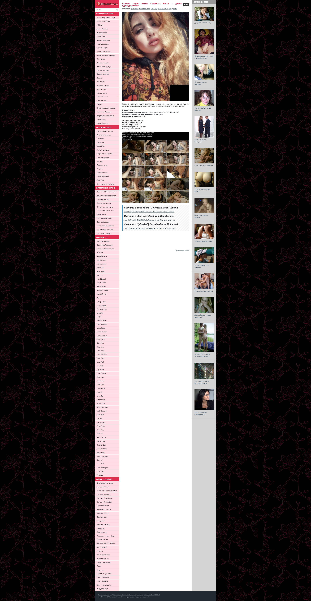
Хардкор (100, 169)
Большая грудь (102, 48)
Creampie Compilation (104, 498)
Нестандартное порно (105, 131)
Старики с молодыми (104, 154)
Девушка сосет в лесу (202, 23)
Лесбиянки (100, 82)
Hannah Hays (101, 320)
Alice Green (101, 271)
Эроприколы (101, 214)
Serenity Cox (101, 445)
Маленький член (103, 487)
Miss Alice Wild (102, 407)
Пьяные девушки (103, 150)
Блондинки (101, 521)
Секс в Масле (102, 532)
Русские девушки (103, 555)
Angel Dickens (102, 256)
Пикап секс (101, 142)
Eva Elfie (100, 313)
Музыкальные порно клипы (107, 491)
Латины (99, 78)
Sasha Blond (101, 437)
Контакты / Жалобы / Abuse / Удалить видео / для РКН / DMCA (136, 595)
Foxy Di (99, 317)
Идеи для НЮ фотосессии (106, 192)
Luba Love (100, 385)
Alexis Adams (101, 264)
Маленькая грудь (103, 85)
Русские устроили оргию (203, 291)
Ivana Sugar (101, 328)
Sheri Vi (99, 460)
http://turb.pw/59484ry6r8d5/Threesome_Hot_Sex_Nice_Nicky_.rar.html (149, 212)
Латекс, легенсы (103, 74)
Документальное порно (105, 116)
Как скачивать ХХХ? (104, 218)
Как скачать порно (105, 595)
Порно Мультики (103, 176)
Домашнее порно (103, 63)
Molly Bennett (101, 411)
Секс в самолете (103, 577)
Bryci (98, 298)
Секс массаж (101, 101)
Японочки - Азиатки (104, 112)
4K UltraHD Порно (103, 21)
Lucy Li (99, 392)
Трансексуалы (102, 165)
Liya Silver (100, 381)
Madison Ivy (101, 400)
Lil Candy (100, 366)
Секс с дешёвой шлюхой (203, 166)
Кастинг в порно (102, 70)
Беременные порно (104, 509)
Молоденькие (102, 93)
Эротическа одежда (104, 67)
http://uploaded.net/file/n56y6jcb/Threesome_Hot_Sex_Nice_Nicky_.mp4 (149, 228)
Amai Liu (100, 275)
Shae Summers (102, 456)
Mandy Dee (101, 403)
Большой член (102, 517)
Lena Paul (100, 362)
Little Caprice (101, 373)
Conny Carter (101, 302)
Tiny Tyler (100, 471)
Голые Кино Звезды (104, 51)
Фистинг (100, 161)
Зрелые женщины (103, 40)
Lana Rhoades (102, 354)
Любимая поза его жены (203, 241)
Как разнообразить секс (105, 211)
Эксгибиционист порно (105, 483)
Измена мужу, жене (104, 135)
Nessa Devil (101, 422)
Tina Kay (100, 475)
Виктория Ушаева (103, 241)
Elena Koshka (102, 309)
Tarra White (101, 464)
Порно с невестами (104, 562)
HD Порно (100, 25)
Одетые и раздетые (104, 203)
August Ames (101, 294)
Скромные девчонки (104, 574)
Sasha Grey (101, 441)
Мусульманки (102, 547)
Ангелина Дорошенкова (105, 249)
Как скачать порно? (104, 233)
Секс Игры (100, 180)
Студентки (173, 9)
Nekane (99, 419)
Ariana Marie (101, 286)
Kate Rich (100, 343)
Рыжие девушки (102, 558)
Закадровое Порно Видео (106, 536)
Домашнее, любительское (140, 9)
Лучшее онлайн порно (105, 207)
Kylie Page (100, 351)
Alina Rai (100, 253)
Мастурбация (101, 89)
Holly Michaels (102, 324)
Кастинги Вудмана (103, 494)
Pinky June (101, 426)
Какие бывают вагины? (105, 226)
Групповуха (101, 59)
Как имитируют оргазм (105, 230)
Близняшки (101, 146)
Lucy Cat (100, 396)
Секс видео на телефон (159, 9)
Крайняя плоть (102, 173)
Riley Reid (100, 430)
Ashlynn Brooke (102, 290)
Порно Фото (101, 119)
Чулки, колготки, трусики (106, 108)
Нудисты (100, 551)
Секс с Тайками (102, 581)
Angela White (101, 283)
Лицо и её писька (103, 222)
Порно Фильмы (102, 29)
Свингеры (100, 139)
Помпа (99, 566)
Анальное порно (103, 44)
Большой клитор (103, 513)
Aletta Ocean (101, 260)
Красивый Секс (102, 540)
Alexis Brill (100, 268)
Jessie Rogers (102, 336)
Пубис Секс (101, 36)
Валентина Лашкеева (104, 245)
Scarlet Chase (102, 449)
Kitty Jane (100, 347)
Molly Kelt (100, 415)
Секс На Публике (103, 157)
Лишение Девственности (106, 543)
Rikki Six (100, 434)
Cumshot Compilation (104, 502)
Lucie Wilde (101, 388)
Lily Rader (100, 369)
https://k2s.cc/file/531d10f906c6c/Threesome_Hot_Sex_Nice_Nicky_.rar (149, 220)
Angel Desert (101, 279)
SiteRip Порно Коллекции (106, 17)
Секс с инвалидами (104, 585)
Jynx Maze (100, 339)
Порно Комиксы (102, 123)
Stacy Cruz (101, 452)
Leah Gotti (100, 358)
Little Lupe (100, 377)
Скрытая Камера (103, 506)
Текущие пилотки (103, 199)
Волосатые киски (103, 525)
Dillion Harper (101, 305)
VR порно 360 (102, 33)
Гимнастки (100, 528)
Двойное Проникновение (106, 55)
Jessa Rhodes (102, 332)
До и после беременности (106, 196)
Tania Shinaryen (102, 468)
